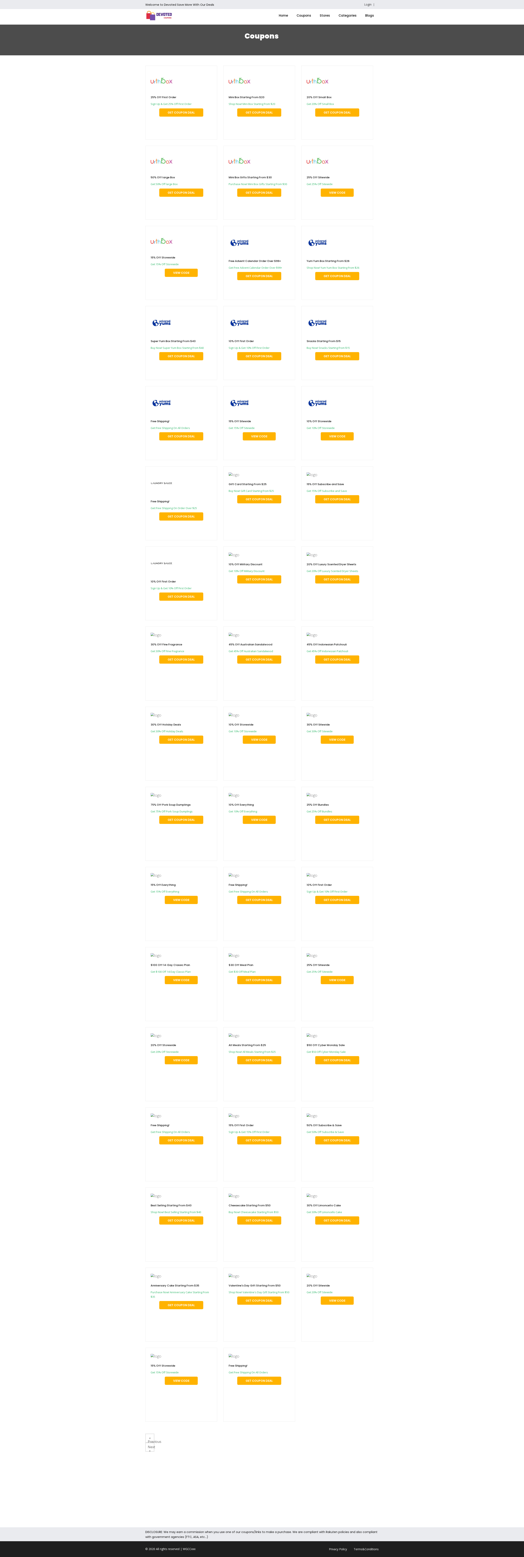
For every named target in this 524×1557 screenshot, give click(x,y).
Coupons (304, 15)
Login (367, 4)
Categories (348, 15)
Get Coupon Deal (181, 112)
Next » (151, 1448)
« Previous (151, 1439)
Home (283, 15)
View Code (340, 193)
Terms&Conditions (366, 1549)
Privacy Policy (338, 1549)
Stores (325, 15)
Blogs (369, 15)
